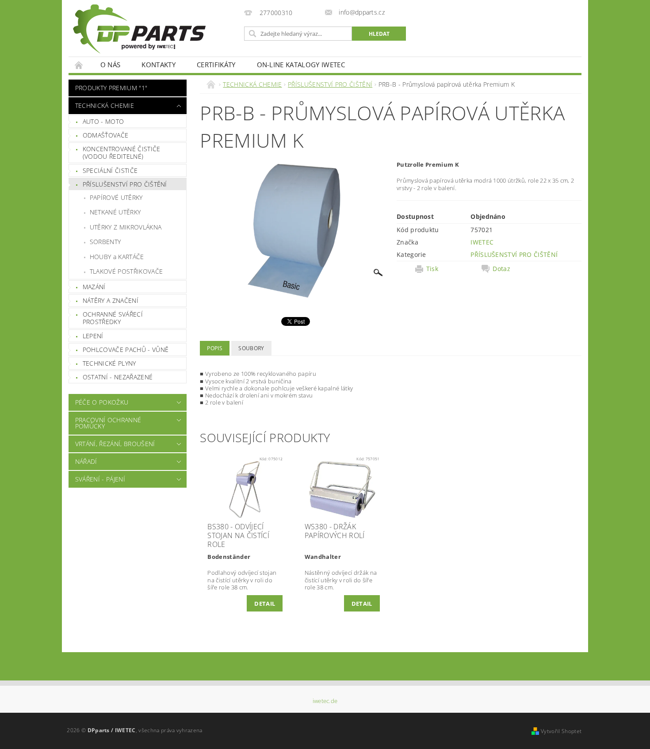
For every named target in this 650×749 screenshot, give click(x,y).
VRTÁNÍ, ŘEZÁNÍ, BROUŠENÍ (115, 443)
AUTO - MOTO (103, 121)
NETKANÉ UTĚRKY (115, 212)
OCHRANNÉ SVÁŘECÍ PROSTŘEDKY (113, 318)
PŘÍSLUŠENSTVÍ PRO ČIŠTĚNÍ (125, 184)
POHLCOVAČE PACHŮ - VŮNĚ (125, 349)
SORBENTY (105, 241)
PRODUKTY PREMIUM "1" (111, 88)
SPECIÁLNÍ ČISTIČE (110, 170)
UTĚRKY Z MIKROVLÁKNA (125, 227)
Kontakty (158, 64)
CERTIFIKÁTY (216, 64)
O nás (110, 64)
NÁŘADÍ (86, 461)
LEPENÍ (93, 336)
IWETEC (481, 242)
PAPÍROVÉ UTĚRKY (116, 197)
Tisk (432, 269)
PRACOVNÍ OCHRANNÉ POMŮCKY (108, 423)
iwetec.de (325, 701)
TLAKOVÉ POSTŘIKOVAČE (126, 271)
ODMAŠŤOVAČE (106, 135)
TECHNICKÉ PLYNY (109, 363)
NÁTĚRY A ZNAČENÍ (110, 300)
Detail (264, 604)
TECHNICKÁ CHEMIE (104, 105)
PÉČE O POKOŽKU (101, 402)
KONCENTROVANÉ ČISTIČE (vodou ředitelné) (122, 153)
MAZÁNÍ (94, 287)
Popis (214, 348)
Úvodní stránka (79, 65)
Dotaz (501, 269)
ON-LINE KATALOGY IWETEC (301, 64)
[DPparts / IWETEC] (139, 29)
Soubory (251, 348)
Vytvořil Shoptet (561, 731)
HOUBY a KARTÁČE (117, 256)
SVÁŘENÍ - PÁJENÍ (100, 479)
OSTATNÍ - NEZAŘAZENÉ (118, 377)
